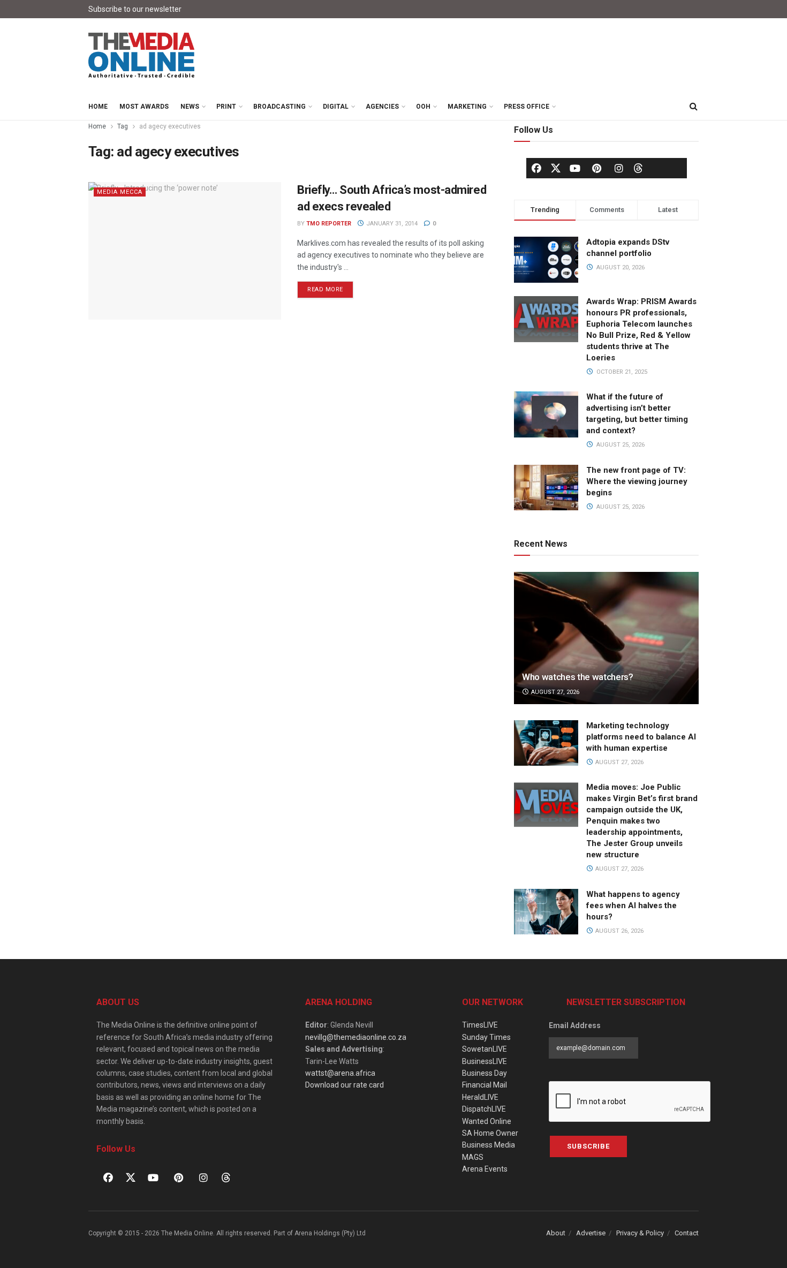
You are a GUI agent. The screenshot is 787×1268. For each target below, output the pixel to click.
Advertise (591, 1233)
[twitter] (555, 167)
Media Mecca (119, 191)
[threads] (638, 167)
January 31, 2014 (391, 223)
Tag (122, 126)
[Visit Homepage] (141, 56)
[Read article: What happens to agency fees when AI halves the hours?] (546, 912)
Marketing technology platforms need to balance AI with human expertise (641, 737)
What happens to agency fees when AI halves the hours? (633, 905)
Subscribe (588, 1146)
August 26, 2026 (619, 930)
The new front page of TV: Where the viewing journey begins (636, 481)
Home (98, 106)
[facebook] (536, 168)
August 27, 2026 (554, 692)
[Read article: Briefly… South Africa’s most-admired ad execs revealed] (184, 251)
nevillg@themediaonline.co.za (355, 1037)
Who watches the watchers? (577, 676)
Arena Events (485, 1169)
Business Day (484, 1073)
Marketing (467, 106)
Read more (330, 287)
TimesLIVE (480, 1025)
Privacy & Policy (640, 1233)
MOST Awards (144, 106)
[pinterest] (596, 168)
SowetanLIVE (484, 1049)
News (189, 106)
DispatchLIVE (484, 1109)
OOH (423, 106)
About (555, 1233)
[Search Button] (693, 106)
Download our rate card (344, 1085)
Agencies (382, 106)
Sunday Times (486, 1037)
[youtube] (574, 168)
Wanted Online (486, 1121)
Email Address (575, 1025)
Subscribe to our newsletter (134, 9)
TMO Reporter (328, 223)
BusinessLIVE (484, 1061)
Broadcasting (279, 106)
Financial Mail (484, 1085)
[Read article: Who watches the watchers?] (606, 638)
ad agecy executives (170, 126)
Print (226, 106)
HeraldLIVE (480, 1097)
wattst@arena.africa (340, 1073)
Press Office (526, 106)
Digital (336, 106)
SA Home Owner (490, 1133)
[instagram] (618, 168)
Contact (687, 1233)
